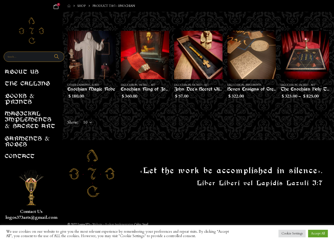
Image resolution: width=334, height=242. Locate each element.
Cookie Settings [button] (292, 233)
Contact (20, 157)
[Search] (57, 57)
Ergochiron (129, 85)
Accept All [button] (318, 233)
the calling (27, 84)
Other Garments (78, 85)
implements (253, 85)
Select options (321, 38)
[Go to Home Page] (68, 6)
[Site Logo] (31, 30)
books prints (20, 98)
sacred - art (147, 85)
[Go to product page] (91, 55)
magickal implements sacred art (30, 121)
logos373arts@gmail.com (31, 217)
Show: (72, 122)
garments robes (27, 140)
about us (22, 72)
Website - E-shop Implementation (112, 224)
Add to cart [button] (107, 38)
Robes (95, 85)
